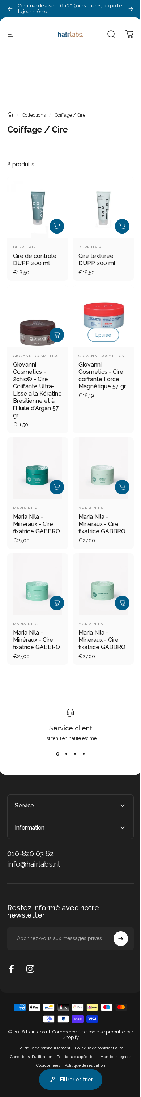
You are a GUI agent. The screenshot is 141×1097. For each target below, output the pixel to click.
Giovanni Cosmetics (36, 356)
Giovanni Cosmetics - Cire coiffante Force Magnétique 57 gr (102, 375)
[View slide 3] (74, 754)
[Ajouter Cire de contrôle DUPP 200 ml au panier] (57, 226)
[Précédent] (10, 8)
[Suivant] (131, 8)
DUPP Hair (24, 247)
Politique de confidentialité (96, 1059)
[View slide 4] (83, 754)
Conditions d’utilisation (28, 1067)
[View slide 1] (57, 754)
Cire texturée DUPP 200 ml (96, 259)
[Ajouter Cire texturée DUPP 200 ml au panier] (122, 226)
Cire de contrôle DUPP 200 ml (34, 259)
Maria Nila (25, 508)
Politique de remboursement (41, 1059)
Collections (34, 115)
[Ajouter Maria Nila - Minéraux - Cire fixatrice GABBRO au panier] (57, 487)
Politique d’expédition (73, 1067)
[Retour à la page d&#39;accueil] (10, 115)
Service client (70, 728)
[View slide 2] (66, 754)
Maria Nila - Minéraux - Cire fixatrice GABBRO (36, 524)
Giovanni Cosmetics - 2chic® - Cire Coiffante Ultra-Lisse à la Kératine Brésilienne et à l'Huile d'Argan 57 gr (37, 390)
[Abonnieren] (115, 949)
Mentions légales (112, 1067)
